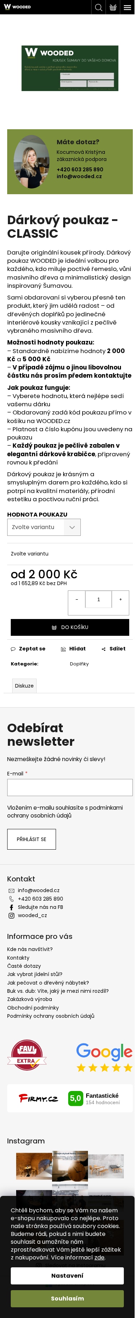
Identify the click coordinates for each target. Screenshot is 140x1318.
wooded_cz (32, 915)
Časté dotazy (24, 966)
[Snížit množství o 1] (76, 599)
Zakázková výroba (29, 999)
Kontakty (18, 957)
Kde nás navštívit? (30, 949)
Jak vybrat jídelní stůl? (34, 974)
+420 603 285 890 (80, 169)
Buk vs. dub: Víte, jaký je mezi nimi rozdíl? (58, 991)
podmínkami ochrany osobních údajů (65, 811)
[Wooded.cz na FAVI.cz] (27, 1055)
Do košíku (74, 627)
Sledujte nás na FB (40, 907)
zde (99, 1257)
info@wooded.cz (79, 176)
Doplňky (79, 663)
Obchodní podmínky (33, 1007)
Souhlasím (67, 1298)
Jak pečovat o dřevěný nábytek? (48, 982)
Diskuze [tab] (24, 685)
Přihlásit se (31, 839)
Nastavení (67, 1276)
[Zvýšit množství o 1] (120, 599)
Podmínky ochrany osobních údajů (50, 1016)
